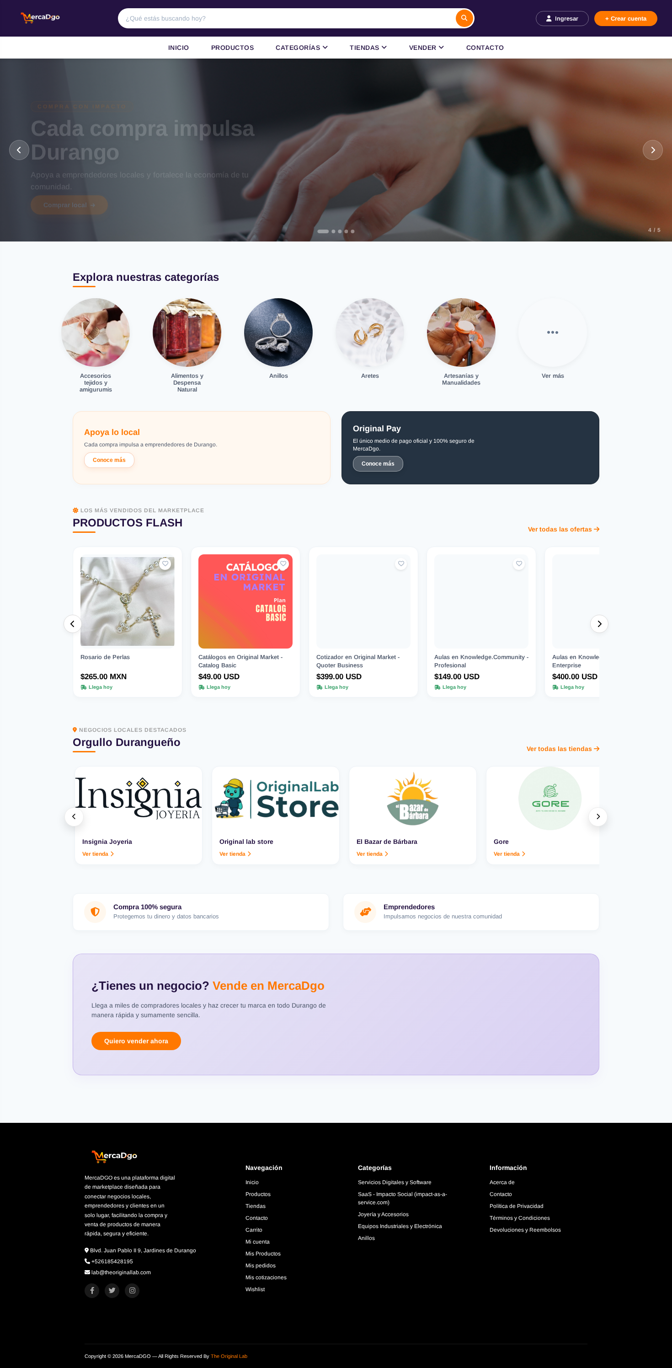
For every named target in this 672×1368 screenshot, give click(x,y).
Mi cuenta (257, 1242)
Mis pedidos (260, 1265)
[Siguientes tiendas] (598, 816)
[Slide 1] (323, 231)
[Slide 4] (342, 231)
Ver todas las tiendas (559, 748)
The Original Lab (229, 1356)
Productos (232, 47)
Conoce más (109, 460)
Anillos (366, 1238)
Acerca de (502, 1182)
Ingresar (566, 18)
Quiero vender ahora (136, 1041)
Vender (424, 47)
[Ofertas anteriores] (73, 624)
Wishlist (255, 1289)
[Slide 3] (336, 231)
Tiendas (365, 47)
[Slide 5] (349, 231)
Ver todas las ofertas (560, 529)
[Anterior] (19, 150)
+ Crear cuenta (625, 18)
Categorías (299, 47)
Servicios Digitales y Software (395, 1182)
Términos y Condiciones (520, 1218)
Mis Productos (263, 1253)
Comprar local (65, 206)
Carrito (253, 1230)
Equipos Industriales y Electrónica (400, 1226)
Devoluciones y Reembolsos (525, 1230)
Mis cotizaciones (266, 1277)
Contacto (485, 47)
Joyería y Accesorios (383, 1214)
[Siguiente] (653, 150)
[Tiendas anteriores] (74, 816)
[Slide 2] (329, 231)
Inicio (178, 47)
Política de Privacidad (517, 1206)
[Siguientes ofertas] (599, 624)
